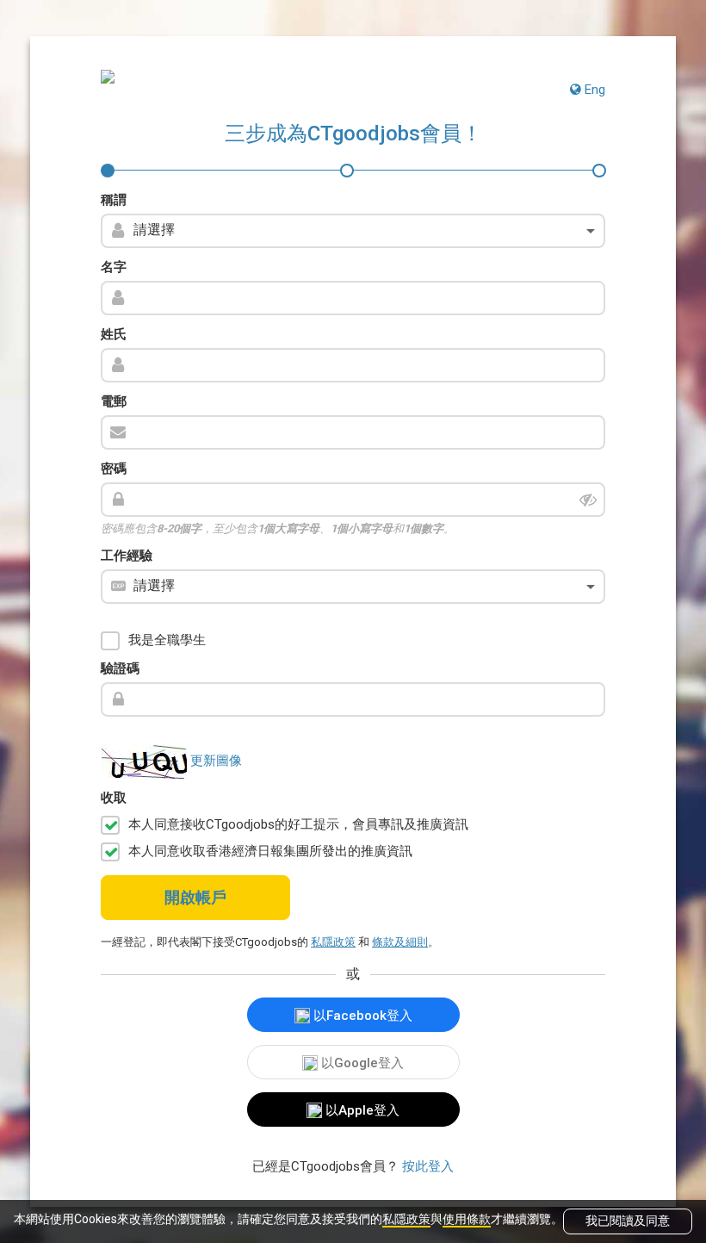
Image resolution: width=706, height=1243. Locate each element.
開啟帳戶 (195, 897)
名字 (114, 267)
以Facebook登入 (361, 1015)
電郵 (114, 401)
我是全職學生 (167, 640)
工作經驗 (126, 555)
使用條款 (467, 1219)
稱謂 (114, 200)
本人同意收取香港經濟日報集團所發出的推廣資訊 (270, 851)
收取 (114, 797)
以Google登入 (361, 1063)
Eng (593, 89)
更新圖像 (216, 760)
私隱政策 (406, 1219)
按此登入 (428, 1166)
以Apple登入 (360, 1110)
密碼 (114, 468)
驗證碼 (120, 668)
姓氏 (114, 334)
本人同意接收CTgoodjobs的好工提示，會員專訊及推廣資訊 (298, 824)
